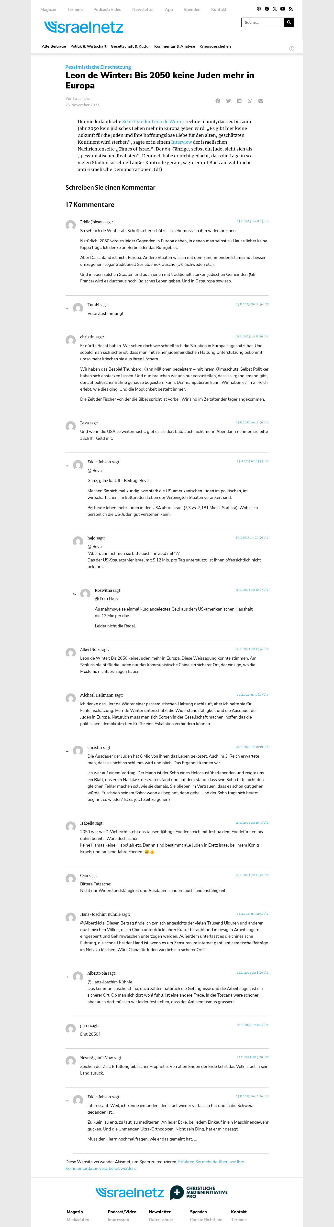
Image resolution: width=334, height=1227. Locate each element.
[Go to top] (291, 51)
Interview (181, 142)
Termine (75, 9)
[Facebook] (267, 9)
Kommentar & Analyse (174, 46)
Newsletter (143, 9)
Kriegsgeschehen (215, 46)
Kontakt (219, 9)
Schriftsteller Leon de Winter (153, 121)
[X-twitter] (275, 9)
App (169, 9)
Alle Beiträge (54, 46)
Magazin (48, 9)
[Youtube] (283, 9)
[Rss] (291, 9)
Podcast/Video (107, 9)
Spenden (192, 9)
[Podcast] (259, 9)
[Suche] (289, 22)
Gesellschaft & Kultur (130, 46)
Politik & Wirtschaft (88, 46)
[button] (218, 100)
